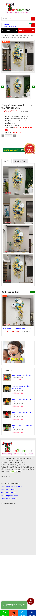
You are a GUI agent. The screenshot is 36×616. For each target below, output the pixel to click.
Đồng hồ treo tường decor (19, 35)
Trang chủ (4, 35)
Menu (21, 30)
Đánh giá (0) (20, 161)
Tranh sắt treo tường (9, 499)
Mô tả (6, 161)
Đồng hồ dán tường (8, 492)
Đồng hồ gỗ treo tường (9, 495)
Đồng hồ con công (8, 489)
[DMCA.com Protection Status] (16, 471)
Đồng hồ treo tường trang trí (11, 486)
